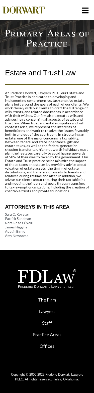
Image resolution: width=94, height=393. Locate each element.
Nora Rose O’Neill (19, 223)
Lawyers (47, 311)
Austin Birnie (15, 231)
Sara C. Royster (17, 214)
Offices (47, 346)
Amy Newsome (17, 235)
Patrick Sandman (18, 218)
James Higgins (16, 227)
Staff (47, 323)
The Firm (47, 300)
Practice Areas (47, 334)
